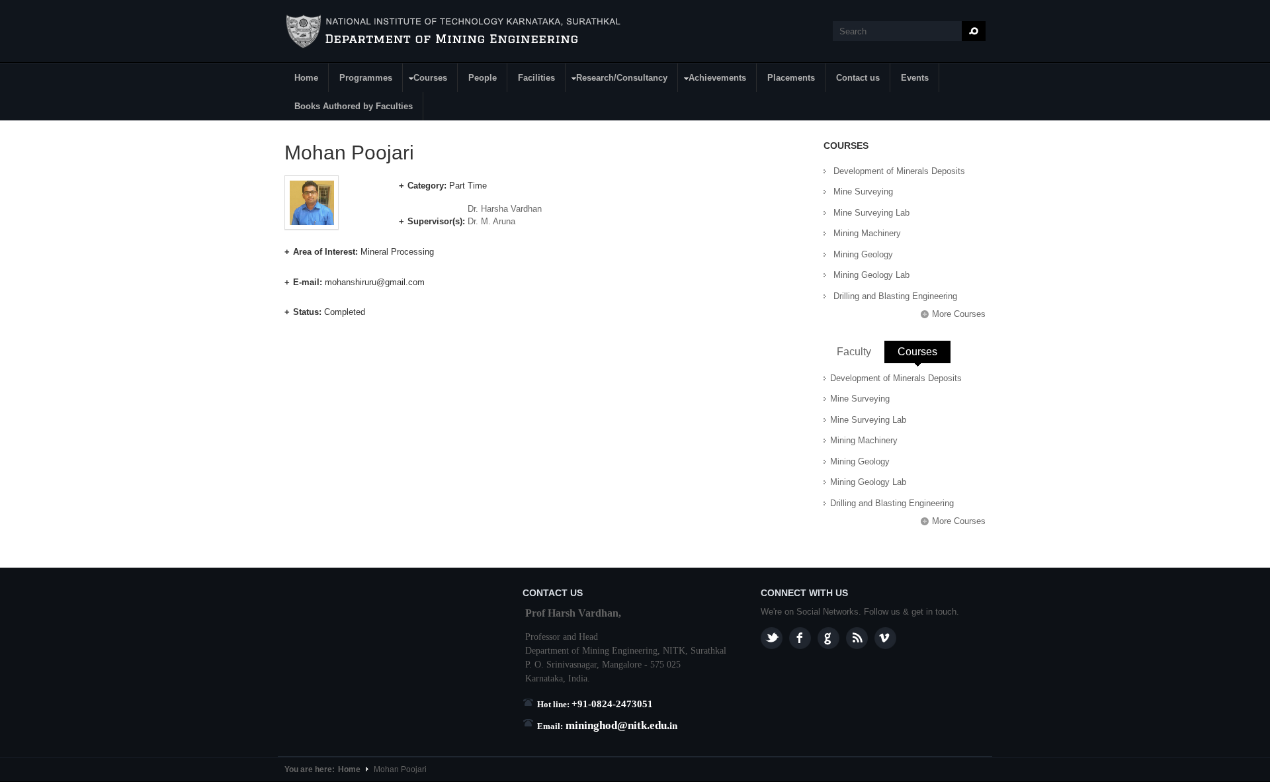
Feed (857, 638)
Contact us (858, 78)
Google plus (828, 638)
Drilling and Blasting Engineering (895, 296)
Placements (791, 78)
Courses (425, 80)
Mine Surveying (863, 191)
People (482, 78)
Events (915, 78)
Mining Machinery (867, 233)
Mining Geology (863, 254)
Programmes (365, 78)
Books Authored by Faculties (353, 106)
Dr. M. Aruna (491, 221)
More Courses (959, 314)
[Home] (455, 31)
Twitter (772, 638)
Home (306, 78)
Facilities (536, 78)
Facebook (800, 638)
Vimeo (885, 638)
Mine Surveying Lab (871, 213)
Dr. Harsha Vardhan (505, 209)
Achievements (712, 80)
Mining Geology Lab (871, 275)
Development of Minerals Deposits (899, 171)
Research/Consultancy (616, 80)
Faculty (854, 351)
